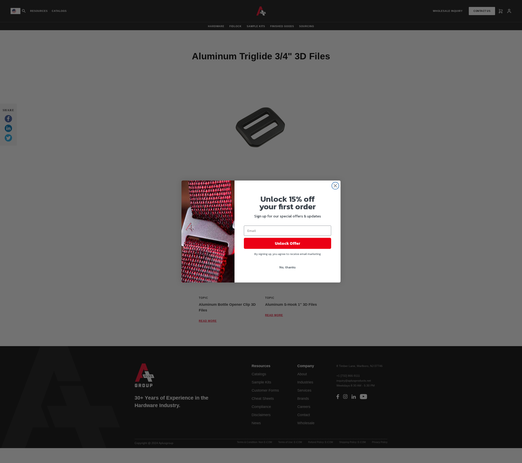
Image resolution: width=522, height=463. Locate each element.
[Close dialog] (335, 185)
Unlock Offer (287, 243)
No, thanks (287, 267)
